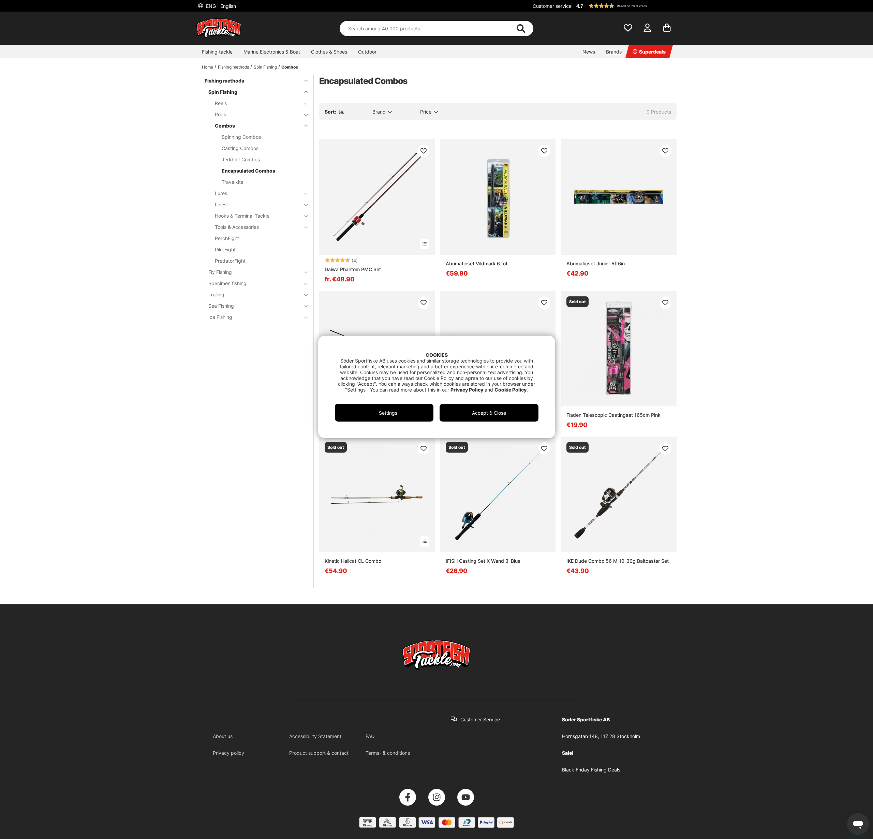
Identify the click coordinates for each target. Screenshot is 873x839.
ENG (220, 6)
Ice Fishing (220, 317)
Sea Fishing (221, 306)
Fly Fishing (220, 272)
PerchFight (227, 238)
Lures (221, 193)
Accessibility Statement (315, 736)
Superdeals (652, 52)
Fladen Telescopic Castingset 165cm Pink (613, 415)
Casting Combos (240, 148)
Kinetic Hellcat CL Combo (353, 561)
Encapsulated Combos (248, 171)
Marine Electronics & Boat (271, 52)
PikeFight (225, 249)
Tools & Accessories (237, 227)
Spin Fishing (265, 67)
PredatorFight (230, 261)
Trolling (216, 294)
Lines (220, 204)
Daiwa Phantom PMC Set (353, 269)
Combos (289, 67)
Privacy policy (228, 753)
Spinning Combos (241, 137)
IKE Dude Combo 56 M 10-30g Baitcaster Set (617, 561)
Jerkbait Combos (241, 159)
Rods (220, 114)
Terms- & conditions (388, 753)
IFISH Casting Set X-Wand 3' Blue (483, 561)
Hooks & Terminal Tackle (242, 216)
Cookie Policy (510, 390)
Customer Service (480, 719)
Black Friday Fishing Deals (591, 769)
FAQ (370, 736)
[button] (625, 6)
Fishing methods (233, 67)
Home (207, 67)
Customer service (552, 6)
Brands (614, 52)
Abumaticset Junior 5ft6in (595, 263)
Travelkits (232, 182)
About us (223, 736)
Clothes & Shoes (329, 52)
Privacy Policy (466, 390)
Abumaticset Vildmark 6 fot (476, 263)
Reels (221, 103)
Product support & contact (319, 753)
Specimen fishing (227, 283)
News (588, 52)
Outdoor (367, 52)
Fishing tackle (217, 52)
